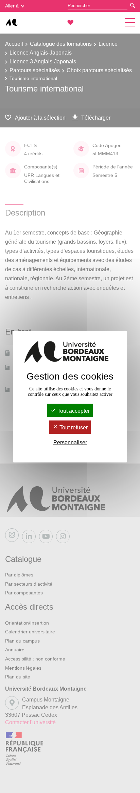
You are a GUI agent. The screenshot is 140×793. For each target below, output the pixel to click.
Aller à (12, 5)
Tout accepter (73, 411)
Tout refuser (73, 427)
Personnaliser (70, 442)
